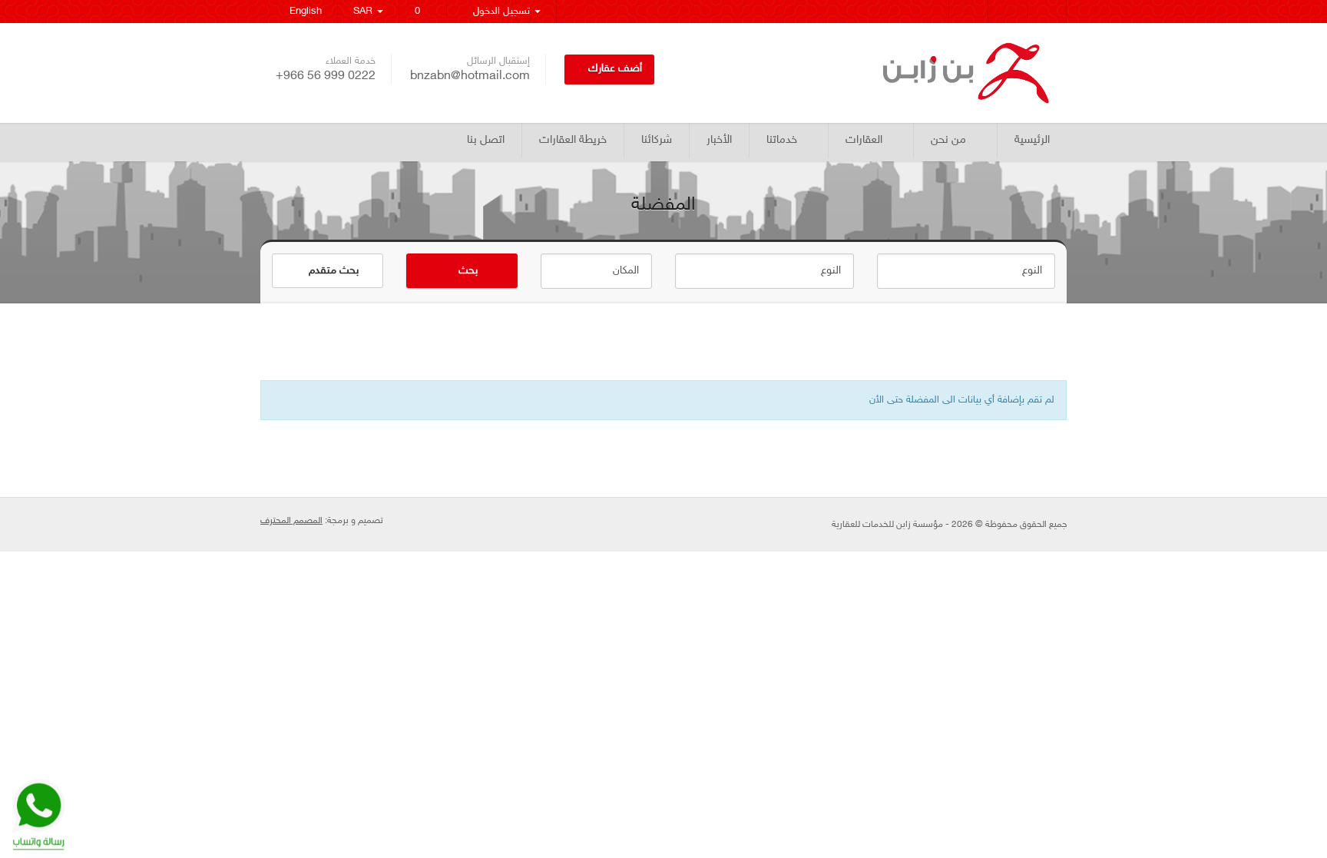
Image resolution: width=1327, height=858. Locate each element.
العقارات (864, 140)
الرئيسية (1032, 140)
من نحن (948, 140)
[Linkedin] (929, 11)
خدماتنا (781, 140)
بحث (466, 270)
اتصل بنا (486, 140)
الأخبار (719, 140)
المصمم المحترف (291, 520)
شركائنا (656, 140)
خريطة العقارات (573, 140)
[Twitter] (1008, 11)
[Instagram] (968, 11)
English (302, 11)
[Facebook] (1047, 11)
